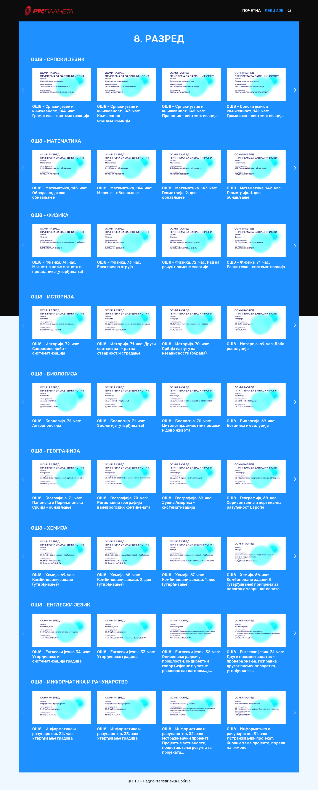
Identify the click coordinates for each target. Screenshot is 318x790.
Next (295, 90)
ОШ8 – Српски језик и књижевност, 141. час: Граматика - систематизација (255, 111)
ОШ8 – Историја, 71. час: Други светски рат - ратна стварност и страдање (126, 349)
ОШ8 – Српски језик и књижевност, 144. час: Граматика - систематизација (60, 111)
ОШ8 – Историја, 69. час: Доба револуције (255, 346)
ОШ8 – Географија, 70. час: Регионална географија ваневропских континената (123, 503)
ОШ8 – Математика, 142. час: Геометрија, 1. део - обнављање (254, 193)
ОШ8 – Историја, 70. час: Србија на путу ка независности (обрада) (185, 349)
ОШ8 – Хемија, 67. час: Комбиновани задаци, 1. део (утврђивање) (188, 579)
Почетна (251, 10)
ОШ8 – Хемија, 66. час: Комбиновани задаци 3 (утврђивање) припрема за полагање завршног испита (253, 581)
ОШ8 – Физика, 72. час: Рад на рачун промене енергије (190, 264)
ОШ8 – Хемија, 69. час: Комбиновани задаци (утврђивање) (53, 579)
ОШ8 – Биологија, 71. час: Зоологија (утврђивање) (121, 423)
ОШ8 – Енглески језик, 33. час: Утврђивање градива (126, 654)
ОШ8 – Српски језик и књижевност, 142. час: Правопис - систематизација (190, 111)
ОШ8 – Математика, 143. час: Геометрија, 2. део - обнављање (189, 193)
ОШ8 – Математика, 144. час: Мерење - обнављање (124, 190)
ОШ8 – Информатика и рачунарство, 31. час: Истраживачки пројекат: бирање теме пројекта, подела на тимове (256, 738)
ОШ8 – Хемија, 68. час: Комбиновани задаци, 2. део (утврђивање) (124, 579)
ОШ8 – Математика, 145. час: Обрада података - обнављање (59, 193)
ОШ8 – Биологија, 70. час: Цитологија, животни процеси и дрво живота (191, 426)
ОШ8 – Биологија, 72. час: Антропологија (56, 423)
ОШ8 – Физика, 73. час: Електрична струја (119, 264)
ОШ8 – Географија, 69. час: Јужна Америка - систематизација (187, 503)
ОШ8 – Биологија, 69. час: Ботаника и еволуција (251, 423)
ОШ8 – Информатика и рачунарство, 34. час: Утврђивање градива (54, 734)
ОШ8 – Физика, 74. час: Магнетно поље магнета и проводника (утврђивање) (57, 267)
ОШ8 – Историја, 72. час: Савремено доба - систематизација (55, 349)
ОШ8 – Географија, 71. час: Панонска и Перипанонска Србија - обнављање (57, 503)
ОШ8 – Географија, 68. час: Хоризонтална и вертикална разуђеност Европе (254, 503)
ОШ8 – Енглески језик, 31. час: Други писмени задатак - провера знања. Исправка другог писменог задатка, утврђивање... (255, 661)
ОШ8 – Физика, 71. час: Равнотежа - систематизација (256, 264)
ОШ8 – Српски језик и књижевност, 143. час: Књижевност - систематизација (118, 113)
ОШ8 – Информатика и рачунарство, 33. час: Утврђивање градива (119, 734)
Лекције (274, 10)
